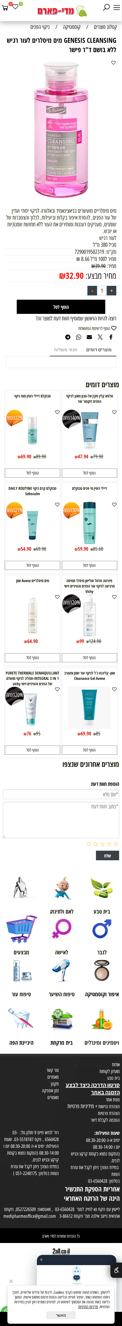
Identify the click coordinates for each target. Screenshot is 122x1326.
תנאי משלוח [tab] (65, 349)
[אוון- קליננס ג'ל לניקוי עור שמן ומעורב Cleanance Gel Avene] (89, 726)
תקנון (55, 1084)
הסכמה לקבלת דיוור (105, 1120)
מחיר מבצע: (100, 276)
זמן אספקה (50, 1090)
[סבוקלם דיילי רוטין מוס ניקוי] (32, 449)
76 (29, 733)
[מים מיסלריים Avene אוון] (32, 634)
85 (98, 734)
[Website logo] (61, 11)
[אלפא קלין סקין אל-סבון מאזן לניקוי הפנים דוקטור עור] (89, 449)
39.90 (100, 266)
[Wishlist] (15, 7)
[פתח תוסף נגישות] (116, 1270)
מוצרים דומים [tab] (99, 349)
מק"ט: (110, 251)
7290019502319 (89, 251)
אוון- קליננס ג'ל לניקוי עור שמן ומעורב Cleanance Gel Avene (89, 675)
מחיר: (111, 266)
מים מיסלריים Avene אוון (32, 580)
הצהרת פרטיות (109, 1113)
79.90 (98, 457)
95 (38, 734)
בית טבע (113, 1078)
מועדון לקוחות (110, 1071)
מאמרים (53, 1077)
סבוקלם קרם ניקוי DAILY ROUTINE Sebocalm (32, 491)
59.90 (83, 548)
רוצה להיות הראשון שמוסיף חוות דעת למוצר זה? (76, 318)
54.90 (26, 548)
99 (81, 641)
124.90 (95, 641)
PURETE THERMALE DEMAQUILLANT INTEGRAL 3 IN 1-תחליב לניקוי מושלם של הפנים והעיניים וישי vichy (32, 678)
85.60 (98, 549)
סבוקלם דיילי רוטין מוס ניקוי (32, 396)
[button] (89, 473)
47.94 (83, 456)
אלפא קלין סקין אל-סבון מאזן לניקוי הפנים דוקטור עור (89, 398)
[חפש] (106, 7)
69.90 (26, 456)
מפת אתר (113, 1099)
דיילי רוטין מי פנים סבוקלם (89, 488)
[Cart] (5, 7)
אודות (116, 1064)
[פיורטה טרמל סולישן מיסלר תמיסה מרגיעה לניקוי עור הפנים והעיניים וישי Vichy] (89, 634)
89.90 (41, 457)
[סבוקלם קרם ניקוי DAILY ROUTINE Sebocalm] (32, 542)
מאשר (61, 1315)
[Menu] (116, 7)
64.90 (32, 641)
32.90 (75, 275)
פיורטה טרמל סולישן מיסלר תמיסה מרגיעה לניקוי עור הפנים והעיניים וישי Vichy (89, 586)
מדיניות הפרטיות (88, 1306)
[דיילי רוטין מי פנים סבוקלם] (89, 542)
